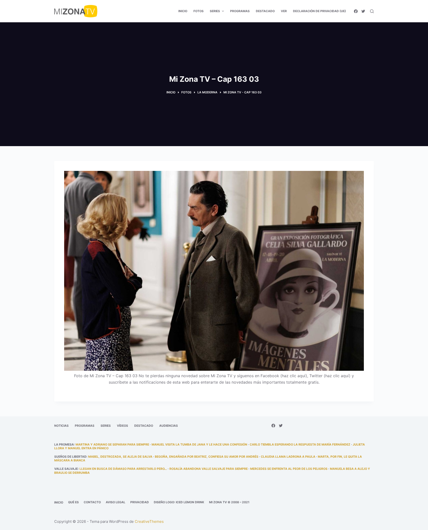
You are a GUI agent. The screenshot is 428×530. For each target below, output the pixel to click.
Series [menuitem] (215, 11)
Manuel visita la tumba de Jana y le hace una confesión (199, 444)
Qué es (73, 502)
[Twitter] (363, 11)
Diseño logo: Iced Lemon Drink (179, 502)
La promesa (64, 444)
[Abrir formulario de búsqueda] (372, 11)
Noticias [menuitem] (61, 425)
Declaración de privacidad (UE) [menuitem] (319, 11)
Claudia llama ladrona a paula (288, 456)
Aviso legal (115, 502)
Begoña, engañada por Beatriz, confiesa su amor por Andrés (206, 456)
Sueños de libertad (70, 456)
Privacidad (139, 502)
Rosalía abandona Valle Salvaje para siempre (208, 469)
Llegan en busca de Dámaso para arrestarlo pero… (123, 469)
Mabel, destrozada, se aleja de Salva (120, 456)
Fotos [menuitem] (198, 11)
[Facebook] (356, 11)
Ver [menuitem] (284, 11)
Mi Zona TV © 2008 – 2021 (229, 502)
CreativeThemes (149, 521)
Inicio (58, 502)
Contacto (92, 502)
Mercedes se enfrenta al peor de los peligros (288, 469)
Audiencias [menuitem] (168, 425)
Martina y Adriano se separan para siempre (112, 444)
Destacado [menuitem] (265, 11)
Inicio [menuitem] (182, 11)
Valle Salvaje (66, 469)
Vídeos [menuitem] (122, 425)
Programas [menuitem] (240, 11)
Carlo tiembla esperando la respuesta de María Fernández (300, 444)
